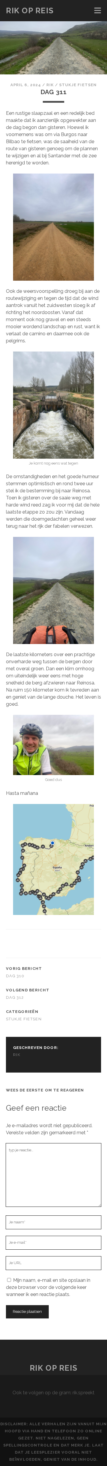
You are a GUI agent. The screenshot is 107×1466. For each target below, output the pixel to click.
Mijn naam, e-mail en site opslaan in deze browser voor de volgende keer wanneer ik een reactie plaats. (48, 1287)
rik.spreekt (84, 1392)
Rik (50, 85)
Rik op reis (30, 10)
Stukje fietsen (78, 85)
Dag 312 (15, 997)
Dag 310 (15, 976)
